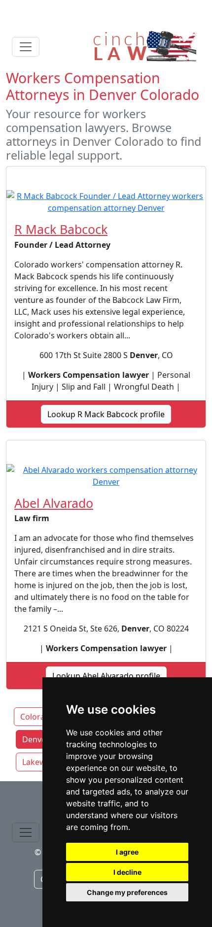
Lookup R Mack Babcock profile (106, 414)
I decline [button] (127, 872)
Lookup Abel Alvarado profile (106, 675)
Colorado (37, 716)
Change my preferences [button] (127, 892)
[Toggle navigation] (25, 47)
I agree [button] (127, 852)
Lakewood (41, 762)
